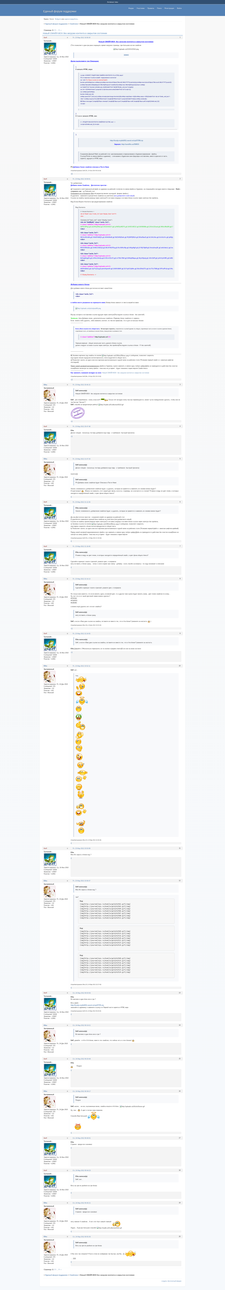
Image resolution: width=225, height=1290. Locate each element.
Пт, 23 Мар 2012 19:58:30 (81, 37)
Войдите (58, 19)
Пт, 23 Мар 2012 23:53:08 (81, 848)
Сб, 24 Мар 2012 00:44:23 (82, 1170)
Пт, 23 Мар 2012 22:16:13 (81, 579)
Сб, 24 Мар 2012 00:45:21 (82, 1203)
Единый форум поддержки (56, 24)
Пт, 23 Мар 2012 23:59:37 (81, 881)
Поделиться (72, 37)
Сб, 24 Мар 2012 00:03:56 (82, 993)
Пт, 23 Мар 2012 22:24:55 (81, 634)
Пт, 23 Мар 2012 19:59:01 (81, 179)
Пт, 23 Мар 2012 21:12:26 (81, 502)
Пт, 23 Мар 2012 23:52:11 (81, 666)
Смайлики (74, 24)
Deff (45, 37)
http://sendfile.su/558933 (130, 144)
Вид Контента (80, 207)
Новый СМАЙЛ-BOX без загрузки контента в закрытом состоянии (125, 373)
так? (77, 897)
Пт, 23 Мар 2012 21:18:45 (81, 546)
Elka (45, 385)
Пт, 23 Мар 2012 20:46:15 (81, 385)
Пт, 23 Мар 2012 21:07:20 (81, 459)
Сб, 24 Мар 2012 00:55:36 (82, 1237)
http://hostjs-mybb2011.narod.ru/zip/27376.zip (87, 1005)
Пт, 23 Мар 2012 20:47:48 (81, 426)
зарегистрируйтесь (71, 19)
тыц (76, 675)
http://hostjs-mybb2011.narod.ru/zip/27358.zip (126, 140)
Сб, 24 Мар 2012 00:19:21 (82, 1025)
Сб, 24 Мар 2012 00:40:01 (82, 1138)
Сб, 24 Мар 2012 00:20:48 (82, 1059)
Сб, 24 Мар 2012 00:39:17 (82, 1091)
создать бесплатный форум (171, 1281)
